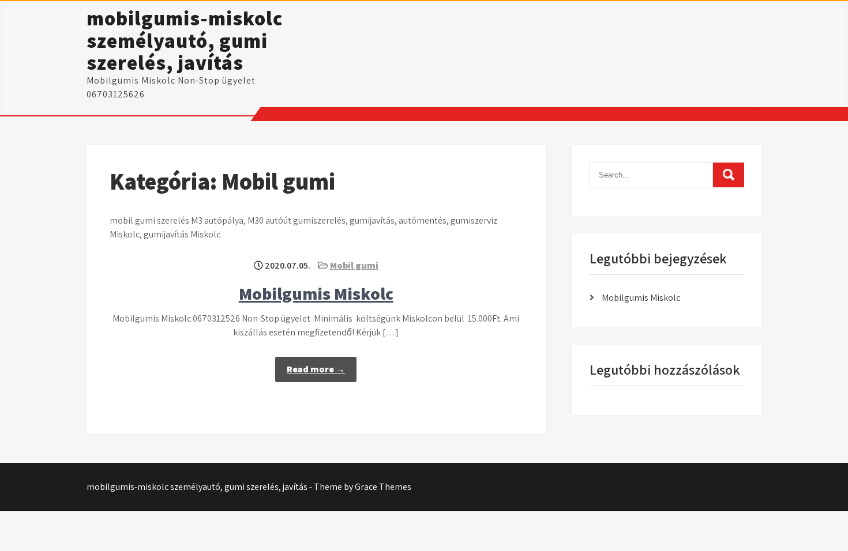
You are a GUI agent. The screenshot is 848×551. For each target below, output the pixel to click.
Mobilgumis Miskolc (316, 293)
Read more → (316, 369)
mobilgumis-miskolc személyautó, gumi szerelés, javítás (185, 40)
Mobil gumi (354, 265)
